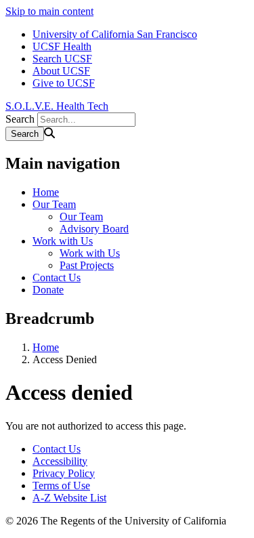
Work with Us (63, 241)
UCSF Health (62, 46)
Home (46, 192)
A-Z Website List (69, 497)
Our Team (54, 204)
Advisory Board (94, 228)
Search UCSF (62, 58)
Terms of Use (61, 485)
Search (20, 119)
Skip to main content (49, 11)
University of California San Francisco (115, 34)
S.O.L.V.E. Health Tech (56, 106)
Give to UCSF (64, 83)
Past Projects (87, 265)
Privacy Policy (64, 473)
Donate (48, 289)
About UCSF (61, 71)
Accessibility (60, 461)
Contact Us (57, 277)
